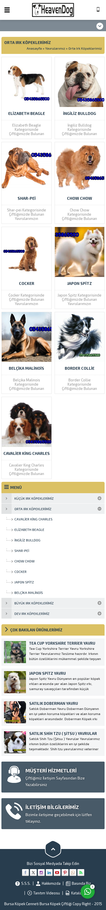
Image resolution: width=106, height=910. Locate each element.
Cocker (26, 283)
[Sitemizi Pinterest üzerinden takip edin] (65, 872)
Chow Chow (79, 198)
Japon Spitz (79, 283)
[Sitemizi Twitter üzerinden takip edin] (33, 872)
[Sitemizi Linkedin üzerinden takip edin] (49, 872)
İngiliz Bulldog (79, 113)
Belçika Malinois (26, 368)
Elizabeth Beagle (26, 113)
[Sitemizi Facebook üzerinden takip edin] (25, 872)
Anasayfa (34, 48)
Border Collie (79, 368)
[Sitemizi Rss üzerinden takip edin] (80, 872)
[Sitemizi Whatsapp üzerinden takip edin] (73, 872)
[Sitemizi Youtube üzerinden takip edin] (57, 872)
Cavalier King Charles (26, 453)
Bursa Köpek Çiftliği (56, 903)
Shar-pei (27, 198)
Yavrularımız (55, 48)
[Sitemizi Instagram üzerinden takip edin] (41, 872)
